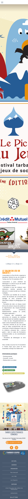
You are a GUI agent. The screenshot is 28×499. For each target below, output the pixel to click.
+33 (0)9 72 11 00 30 (15, 442)
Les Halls (14, 476)
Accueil (10, 255)
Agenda (16, 255)
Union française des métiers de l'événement (14, 488)
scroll (14, 252)
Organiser (14, 469)
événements (14, 493)
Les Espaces (14, 480)
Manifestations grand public (13, 256)
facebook (11, 448)
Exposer (14, 484)
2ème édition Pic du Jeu (14, 257)
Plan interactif (14, 472)
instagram (16, 448)
